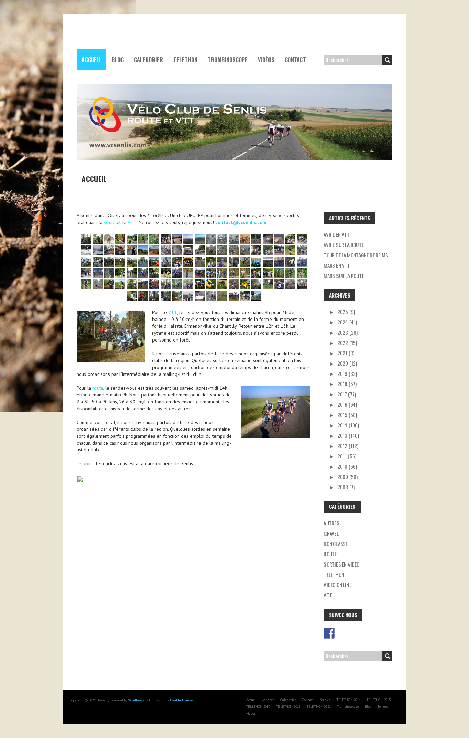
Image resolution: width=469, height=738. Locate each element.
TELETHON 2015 (379, 699)
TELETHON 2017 (258, 706)
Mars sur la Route (344, 275)
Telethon (334, 574)
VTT (328, 595)
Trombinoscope (228, 60)
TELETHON (185, 60)
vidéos (266, 60)
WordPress (136, 700)
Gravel (331, 533)
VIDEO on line (337, 585)
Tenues (383, 706)
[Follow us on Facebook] (329, 633)
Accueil (91, 60)
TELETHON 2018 (288, 706)
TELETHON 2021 (319, 706)
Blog (118, 60)
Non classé (336, 543)
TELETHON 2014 (348, 699)
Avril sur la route (344, 244)
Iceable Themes (181, 700)
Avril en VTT (337, 234)
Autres (331, 523)
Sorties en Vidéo (341, 564)
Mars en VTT (337, 265)
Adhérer (268, 699)
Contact (295, 60)
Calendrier (148, 60)
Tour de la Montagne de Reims (356, 255)
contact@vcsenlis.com (240, 222)
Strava (325, 699)
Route (330, 554)
